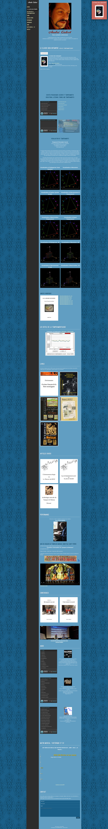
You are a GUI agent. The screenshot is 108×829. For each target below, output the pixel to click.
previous (50, 561)
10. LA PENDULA (43, 664)
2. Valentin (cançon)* (44, 709)
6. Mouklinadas (43, 686)
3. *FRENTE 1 (43, 653)
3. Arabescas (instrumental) (45, 710)
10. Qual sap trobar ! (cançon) (45, 721)
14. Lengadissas (43, 728)
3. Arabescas (43, 681)
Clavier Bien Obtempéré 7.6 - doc (66, 297)
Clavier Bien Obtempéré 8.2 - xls (65, 299)
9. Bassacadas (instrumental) (45, 720)
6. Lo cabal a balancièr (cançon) (46, 715)
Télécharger (63, 331)
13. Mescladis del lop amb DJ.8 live (46, 726)
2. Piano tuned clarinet (44, 103)
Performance (29, 20)
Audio (28, 24)
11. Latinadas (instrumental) (45, 723)
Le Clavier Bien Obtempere (32, 9)
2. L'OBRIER (43, 652)
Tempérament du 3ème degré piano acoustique (48, 120)
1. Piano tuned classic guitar (45, 101)
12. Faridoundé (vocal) (44, 695)
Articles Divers (30, 18)
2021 (42, 773)
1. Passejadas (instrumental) (45, 707)
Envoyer (78, 817)
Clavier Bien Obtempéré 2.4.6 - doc (66, 295)
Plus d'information (99, 18)
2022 (42, 767)
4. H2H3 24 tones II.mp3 (44, 106)
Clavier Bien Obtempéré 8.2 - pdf (65, 298)
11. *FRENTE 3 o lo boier (44, 666)
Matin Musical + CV (31, 27)
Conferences (29, 22)
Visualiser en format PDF (60, 784)
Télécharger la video (44, 585)
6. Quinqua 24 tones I (44, 109)
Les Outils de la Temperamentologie (31, 12)
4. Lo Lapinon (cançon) (44, 712)
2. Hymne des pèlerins (44, 679)
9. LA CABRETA (43, 663)
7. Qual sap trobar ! (44, 687)
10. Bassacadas (43, 692)
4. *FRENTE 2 (43, 655)
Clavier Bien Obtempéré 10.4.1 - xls (66, 301)
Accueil (28, 7)
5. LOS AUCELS (43, 656)
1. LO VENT (42, 650)
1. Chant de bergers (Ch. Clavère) (46, 678)
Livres (28, 15)
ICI (43, 369)
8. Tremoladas (43, 689)
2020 (42, 779)
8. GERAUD (42, 661)
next (87, 561)
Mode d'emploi (70, 331)
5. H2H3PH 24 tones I (44, 108)
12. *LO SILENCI (43, 667)
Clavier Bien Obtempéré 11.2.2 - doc (66, 304)
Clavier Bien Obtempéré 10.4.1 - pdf (66, 300)
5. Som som (42, 684)
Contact (28, 29)
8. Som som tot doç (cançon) (45, 718)
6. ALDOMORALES (44, 658)
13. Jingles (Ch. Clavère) (44, 697)
